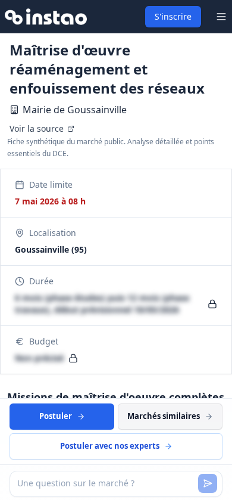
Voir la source (37, 128)
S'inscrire (173, 16)
